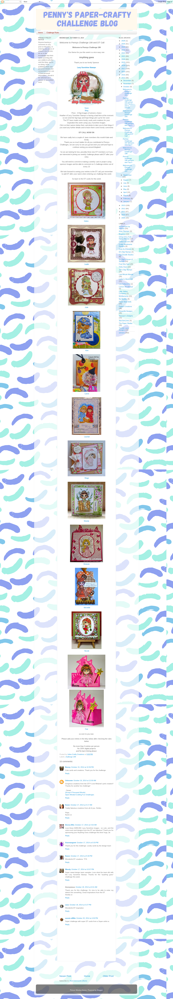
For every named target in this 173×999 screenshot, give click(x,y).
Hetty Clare (123, 267)
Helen (86, 221)
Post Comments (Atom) (78, 981)
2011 (123, 212)
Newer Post (65, 976)
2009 (123, 218)
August (126, 180)
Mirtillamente (123, 296)
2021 (123, 56)
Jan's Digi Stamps (125, 270)
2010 (123, 215)
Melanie (87, 564)
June (125, 186)
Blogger (100, 990)
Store (86, 108)
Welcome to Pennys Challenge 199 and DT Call (128, 132)
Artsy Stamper (124, 231)
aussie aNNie (70, 918)
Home (40, 33)
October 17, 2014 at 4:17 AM (81, 805)
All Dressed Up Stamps (124, 227)
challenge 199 (70, 757)
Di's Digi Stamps (125, 252)
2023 (123, 50)
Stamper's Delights (126, 316)
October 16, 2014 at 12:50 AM (85, 780)
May (125, 189)
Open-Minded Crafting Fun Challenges (79, 795)
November (127, 84)
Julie (86, 307)
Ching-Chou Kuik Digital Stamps (125, 238)
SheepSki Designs (125, 311)
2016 (123, 72)
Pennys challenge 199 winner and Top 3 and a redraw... (128, 103)
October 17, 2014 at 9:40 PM (81, 856)
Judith (86, 264)
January (126, 201)
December (127, 80)
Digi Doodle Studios (126, 255)
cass (67, 905)
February (127, 198)
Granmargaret (70, 842)
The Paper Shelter (126, 323)
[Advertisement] (87, 967)
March (126, 195)
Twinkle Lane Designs (124, 329)
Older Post (108, 976)
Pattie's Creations (125, 306)
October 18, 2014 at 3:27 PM (80, 905)
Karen (67, 805)
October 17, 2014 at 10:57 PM (82, 869)
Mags (87, 478)
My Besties (123, 299)
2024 (123, 47)
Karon (67, 856)
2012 (123, 208)
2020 (123, 59)
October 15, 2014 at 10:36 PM (82, 767)
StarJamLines (124, 320)
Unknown (69, 780)
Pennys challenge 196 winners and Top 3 (128, 159)
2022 (123, 53)
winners (122, 333)
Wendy (68, 869)
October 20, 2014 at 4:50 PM (87, 918)
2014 (123, 78)
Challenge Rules (52, 33)
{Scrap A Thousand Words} (75, 792)
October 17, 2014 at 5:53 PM (87, 842)
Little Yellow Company (123, 292)
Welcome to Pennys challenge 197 (127, 168)
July (125, 183)
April (125, 192)
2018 (123, 65)
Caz (86, 729)
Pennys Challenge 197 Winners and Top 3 (128, 142)
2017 (123, 68)
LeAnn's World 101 (126, 279)
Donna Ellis (69, 825)
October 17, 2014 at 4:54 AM (86, 825)
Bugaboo (122, 234)
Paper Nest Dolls (125, 302)
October (126, 87)
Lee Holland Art (124, 284)
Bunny (67, 767)
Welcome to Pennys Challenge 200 (127, 113)
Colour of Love (124, 241)
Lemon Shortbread (126, 287)
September (127, 175)
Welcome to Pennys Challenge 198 (127, 150)
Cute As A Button (125, 249)
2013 (123, 205)
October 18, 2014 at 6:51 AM (86, 887)
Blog (86, 110)
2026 (123, 41)
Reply (67, 773)
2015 (123, 75)
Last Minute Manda (126, 274)
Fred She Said (124, 264)
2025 (123, 44)
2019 (123, 62)
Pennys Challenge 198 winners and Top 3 (128, 122)
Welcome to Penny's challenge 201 (127, 92)
